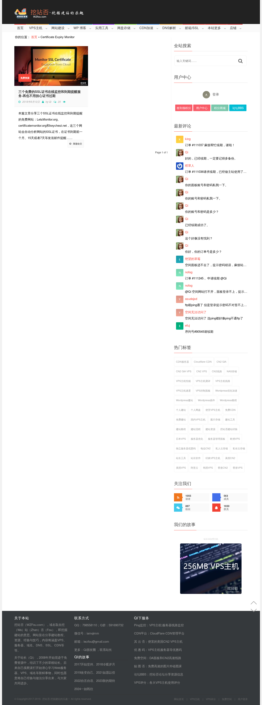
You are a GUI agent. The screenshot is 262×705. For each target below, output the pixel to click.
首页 (20, 27)
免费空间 (140, 658)
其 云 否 (139, 641)
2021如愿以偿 (105, 672)
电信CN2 (206, 448)
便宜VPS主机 (213, 409)
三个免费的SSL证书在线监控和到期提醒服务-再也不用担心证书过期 (49, 94)
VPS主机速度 (183, 390)
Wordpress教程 (228, 400)
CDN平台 (140, 633)
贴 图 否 (139, 666)
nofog (188, 272)
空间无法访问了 (196, 312)
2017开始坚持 (83, 664)
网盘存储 (123, 27)
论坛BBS (238, 108)
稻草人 (189, 165)
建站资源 (210, 429)
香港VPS (238, 467)
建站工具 (230, 419)
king (188, 139)
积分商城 (220, 108)
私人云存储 (222, 448)
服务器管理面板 (216, 438)
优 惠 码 (139, 649)
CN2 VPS (201, 371)
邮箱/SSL (192, 27)
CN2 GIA (221, 361)
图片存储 (215, 419)
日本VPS (181, 438)
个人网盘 (196, 409)
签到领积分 (184, 108)
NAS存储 (232, 371)
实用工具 (101, 27)
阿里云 (194, 467)
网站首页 (179, 699)
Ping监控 (140, 625)
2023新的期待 (105, 680)
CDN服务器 (182, 361)
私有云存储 (239, 448)
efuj (187, 325)
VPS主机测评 (203, 381)
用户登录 (243, 699)
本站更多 (214, 27)
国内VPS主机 (198, 419)
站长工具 (181, 458)
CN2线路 (217, 371)
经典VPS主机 (213, 458)
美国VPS (181, 467)
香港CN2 (223, 467)
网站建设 (57, 27)
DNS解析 (169, 27)
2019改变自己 (83, 672)
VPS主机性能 (183, 381)
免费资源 (24, 77)
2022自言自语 (83, 680)
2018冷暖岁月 (105, 664)
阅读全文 (77, 143)
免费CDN (230, 409)
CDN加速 (146, 27)
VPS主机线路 (222, 381)
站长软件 (196, 458)
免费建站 (181, 419)
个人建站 (181, 409)
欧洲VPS (235, 438)
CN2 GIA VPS (183, 371)
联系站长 (106, 649)
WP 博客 (79, 27)
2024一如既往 (83, 689)
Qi (50, 101)
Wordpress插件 (206, 400)
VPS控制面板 (203, 390)
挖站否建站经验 (228, 429)
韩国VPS (208, 467)
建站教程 (181, 429)
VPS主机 (35, 27)
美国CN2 (230, 458)
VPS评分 (140, 682)
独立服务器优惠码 (186, 448)
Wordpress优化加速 (226, 390)
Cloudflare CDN (203, 361)
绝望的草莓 (192, 258)
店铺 (233, 27)
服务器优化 (197, 438)
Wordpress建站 (184, 400)
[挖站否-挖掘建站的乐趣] (66, 12)
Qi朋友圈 (90, 649)
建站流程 (196, 429)
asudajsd (191, 298)
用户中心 (202, 108)
